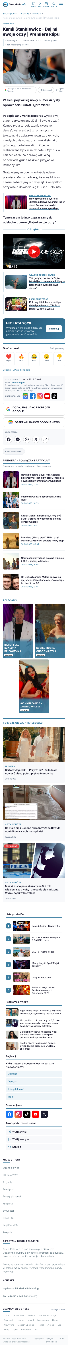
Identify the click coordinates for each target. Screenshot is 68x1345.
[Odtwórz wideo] (34, 252)
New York (9, 1324)
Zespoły (7, 1232)
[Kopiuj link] (45, 439)
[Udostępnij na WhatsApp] (26, 439)
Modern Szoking (25, 1324)
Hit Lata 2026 (10, 1175)
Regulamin (39, 1338)
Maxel (31, 1320)
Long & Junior (16, 1089)
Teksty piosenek (12, 1196)
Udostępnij (47, 90)
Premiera (36, 13)
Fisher (41, 1324)
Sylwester (8, 1210)
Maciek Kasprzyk (47, 1315)
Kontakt (16, 1146)
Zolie (15, 1329)
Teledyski (8, 1189)
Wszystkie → (58, 1309)
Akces (51, 1324)
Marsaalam (43, 1320)
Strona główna (10, 13)
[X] (44, 1114)
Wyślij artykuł (19, 1131)
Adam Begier (11, 40)
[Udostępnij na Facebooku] (8, 439)
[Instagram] (40, 396)
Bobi (10, 1096)
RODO (62, 1338)
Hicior (55, 1320)
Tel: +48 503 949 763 (20, 1296)
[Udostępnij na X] (36, 439)
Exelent (31, 1315)
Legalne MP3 (10, 1225)
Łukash (20, 1320)
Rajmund (8, 1320)
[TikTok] (54, 396)
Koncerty (8, 1203)
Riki (36, 1329)
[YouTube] (47, 396)
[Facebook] (33, 396)
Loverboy (26, 1329)
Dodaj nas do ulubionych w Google (19, 90)
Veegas (12, 1081)
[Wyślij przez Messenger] (17, 439)
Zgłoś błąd (61, 90)
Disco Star (8, 1217)
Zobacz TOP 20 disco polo (16, 369)
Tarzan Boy (18, 1315)
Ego (59, 1324)
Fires (6, 1329)
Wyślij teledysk (20, 1139)
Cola (6, 1315)
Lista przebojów (15, 914)
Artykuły (24, 13)
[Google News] (25, 396)
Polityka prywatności (51, 1340)
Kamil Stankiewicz (13, 451)
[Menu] (61, 5)
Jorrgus (12, 1073)
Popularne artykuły (17, 1001)
